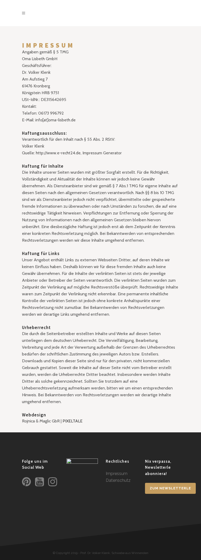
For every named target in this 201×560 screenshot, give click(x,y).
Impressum (116, 473)
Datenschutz (118, 480)
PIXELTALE (72, 420)
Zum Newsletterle (170, 488)
